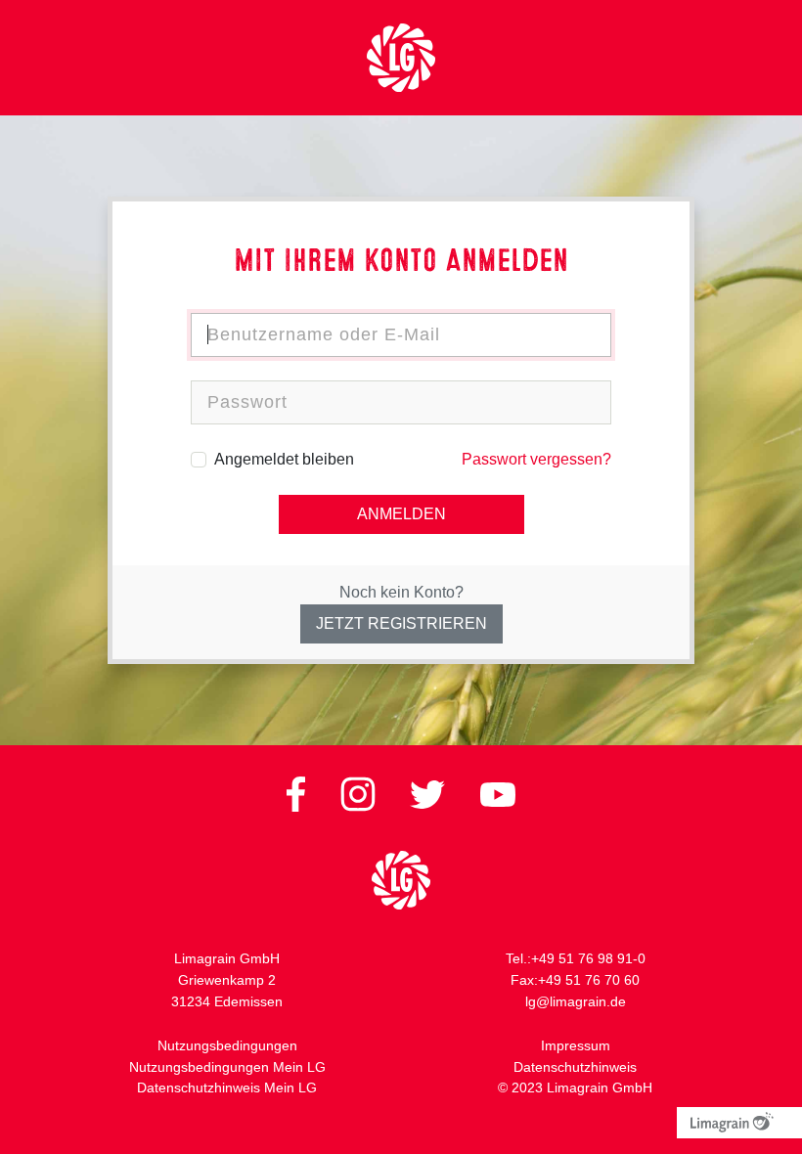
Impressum (575, 1045)
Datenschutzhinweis (575, 1067)
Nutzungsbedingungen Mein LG (227, 1067)
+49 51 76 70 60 (589, 980)
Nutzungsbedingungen (227, 1045)
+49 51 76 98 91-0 (588, 958)
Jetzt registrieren (401, 623)
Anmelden (401, 514)
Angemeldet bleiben (284, 459)
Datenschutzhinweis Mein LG (227, 1087)
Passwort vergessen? (536, 459)
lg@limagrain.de (575, 1001)
